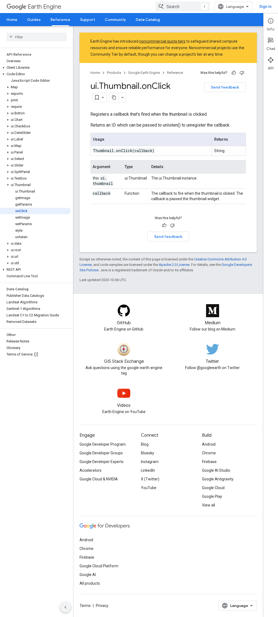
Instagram (150, 461)
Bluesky (147, 453)
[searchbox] (37, 37)
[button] (35, 67)
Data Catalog (148, 19)
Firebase (209, 461)
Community (115, 19)
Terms (85, 605)
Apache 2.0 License (174, 265)
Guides (34, 19)
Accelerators (91, 470)
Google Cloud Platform (99, 566)
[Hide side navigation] (65, 607)
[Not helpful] (242, 73)
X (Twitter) (150, 479)
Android (209, 444)
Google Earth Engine (144, 73)
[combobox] (183, 6)
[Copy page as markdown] (114, 97)
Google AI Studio (216, 470)
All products (90, 583)
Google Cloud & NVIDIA (99, 479)
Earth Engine (44, 6)
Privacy (102, 605)
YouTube (148, 488)
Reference (60, 19)
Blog (145, 444)
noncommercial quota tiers (162, 41)
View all (208, 505)
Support (87, 19)
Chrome (209, 453)
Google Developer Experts (102, 461)
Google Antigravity (217, 479)
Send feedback (225, 87)
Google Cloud (213, 488)
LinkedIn (148, 470)
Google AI (88, 574)
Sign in (265, 6)
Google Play (212, 496)
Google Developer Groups (101, 453)
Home (12, 19)
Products (114, 73)
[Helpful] (234, 73)
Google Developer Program (103, 444)
